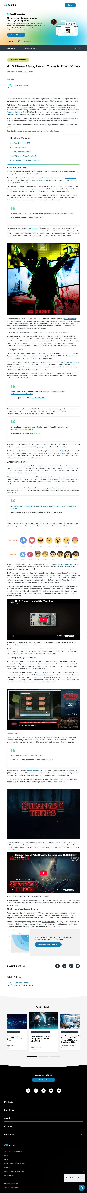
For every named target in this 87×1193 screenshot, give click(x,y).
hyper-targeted (32, 228)
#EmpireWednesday (57, 391)
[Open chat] (82, 1188)
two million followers (65, 564)
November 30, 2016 (37, 398)
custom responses (33, 771)
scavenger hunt (70, 319)
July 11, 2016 (38, 217)
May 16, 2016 (35, 433)
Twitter (64, 451)
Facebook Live (70, 178)
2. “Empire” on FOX (20, 147)
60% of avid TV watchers (45, 105)
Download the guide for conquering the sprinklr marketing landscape (33, 131)
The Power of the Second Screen (26, 160)
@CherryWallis (16, 756)
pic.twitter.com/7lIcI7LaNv (32, 756)
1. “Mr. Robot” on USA (21, 143)
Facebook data (12, 112)
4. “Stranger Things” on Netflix (24, 156)
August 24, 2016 (47, 760)
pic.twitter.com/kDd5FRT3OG (22, 394)
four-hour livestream (44, 675)
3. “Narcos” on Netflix (21, 152)
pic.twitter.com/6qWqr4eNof (62, 213)
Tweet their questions (69, 362)
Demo (70, 5)
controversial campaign (37, 575)
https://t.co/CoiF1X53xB (24, 429)
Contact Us (43, 1080)
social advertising (48, 922)
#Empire (39, 427)
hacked (45, 180)
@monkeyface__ (17, 213)
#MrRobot (48, 213)
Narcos (10, 477)
